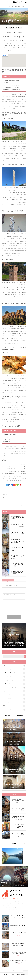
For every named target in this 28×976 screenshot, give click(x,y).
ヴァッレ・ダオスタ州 (14, 672)
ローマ (4, 497)
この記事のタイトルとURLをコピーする (14, 32)
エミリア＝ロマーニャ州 (15, 687)
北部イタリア (14, 665)
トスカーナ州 (15, 698)
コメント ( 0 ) (7, 579)
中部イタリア (14, 691)
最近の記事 (7, 715)
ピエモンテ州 (15, 669)
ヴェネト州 (15, 683)
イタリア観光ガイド (14, 2)
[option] (7, 876)
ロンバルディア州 (15, 680)
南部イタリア (14, 705)
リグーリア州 (15, 676)
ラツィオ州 (8, 23)
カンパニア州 (15, 709)
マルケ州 (14, 702)
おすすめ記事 (20, 715)
